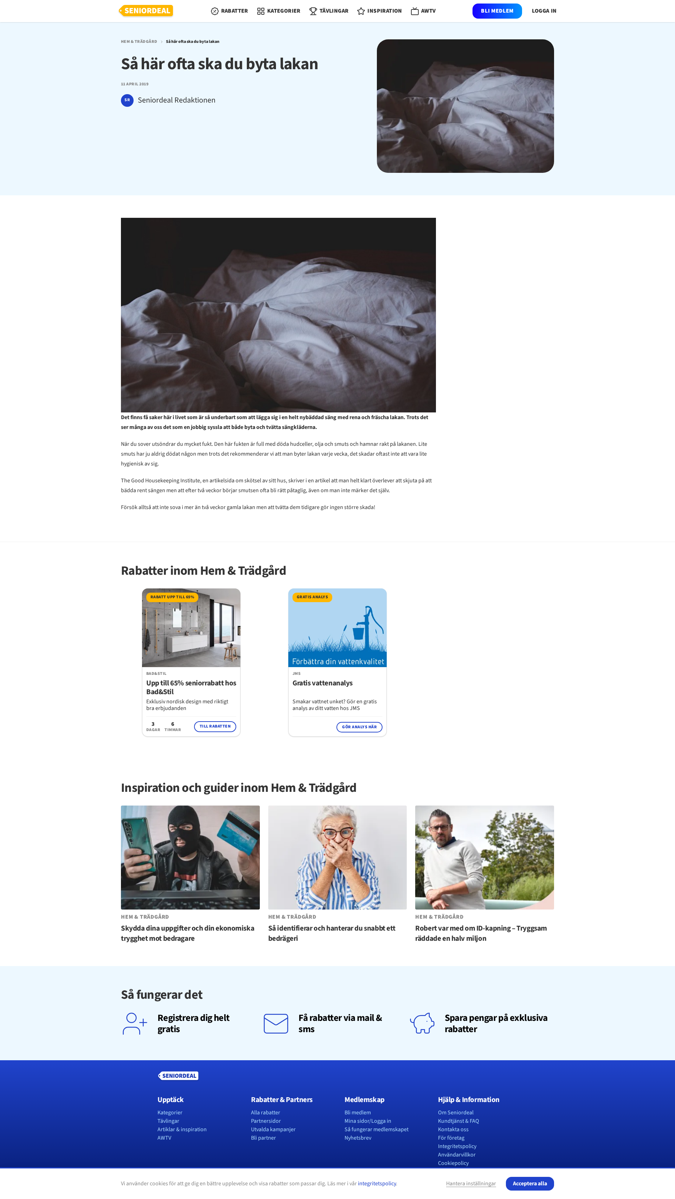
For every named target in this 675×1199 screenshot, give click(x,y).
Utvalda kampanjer (273, 1129)
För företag (451, 1138)
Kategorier (170, 1112)
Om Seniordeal (456, 1112)
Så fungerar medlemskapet (377, 1129)
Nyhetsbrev (358, 1138)
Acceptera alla (530, 1183)
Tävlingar (168, 1121)
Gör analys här (359, 727)
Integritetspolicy (457, 1146)
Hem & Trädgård (139, 41)
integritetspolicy (377, 1183)
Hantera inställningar (471, 1183)
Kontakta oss (453, 1129)
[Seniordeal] (146, 11)
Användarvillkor (457, 1155)
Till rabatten (215, 726)
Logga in (544, 11)
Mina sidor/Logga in (368, 1121)
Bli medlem (497, 11)
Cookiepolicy (453, 1163)
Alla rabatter (265, 1112)
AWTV (164, 1138)
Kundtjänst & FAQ (458, 1121)
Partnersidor (266, 1121)
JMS (296, 673)
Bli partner (263, 1138)
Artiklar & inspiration (182, 1129)
